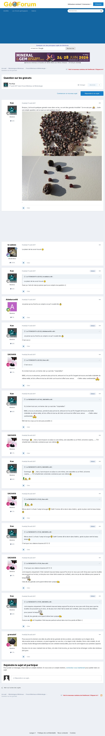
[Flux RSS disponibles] (101, 695)
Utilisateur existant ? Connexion (79, 4)
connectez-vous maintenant (75, 668)
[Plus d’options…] (100, 103)
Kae (13, 84)
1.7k (12, 372)
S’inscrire (98, 4)
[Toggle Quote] (25, 276)
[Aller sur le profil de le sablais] (12, 252)
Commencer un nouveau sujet (67, 93)
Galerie (33, 11)
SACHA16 (12, 354)
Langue (32, 733)
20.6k (13, 262)
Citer (28, 208)
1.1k (13, 317)
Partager (82, 85)
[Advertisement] (52, 29)
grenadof (12, 634)
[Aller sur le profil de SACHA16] (12, 361)
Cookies (73, 733)
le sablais (12, 245)
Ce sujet (93, 11)
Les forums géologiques (20, 11)
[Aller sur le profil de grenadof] (12, 641)
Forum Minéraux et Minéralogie (32, 86)
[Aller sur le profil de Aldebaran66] (12, 306)
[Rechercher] (101, 10)
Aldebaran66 (12, 299)
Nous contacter (63, 733)
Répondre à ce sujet (92, 93)
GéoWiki (6, 11)
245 (12, 121)
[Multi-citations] (23, 208)
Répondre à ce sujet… (22, 678)
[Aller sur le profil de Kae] (6, 85)
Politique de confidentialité (47, 733)
